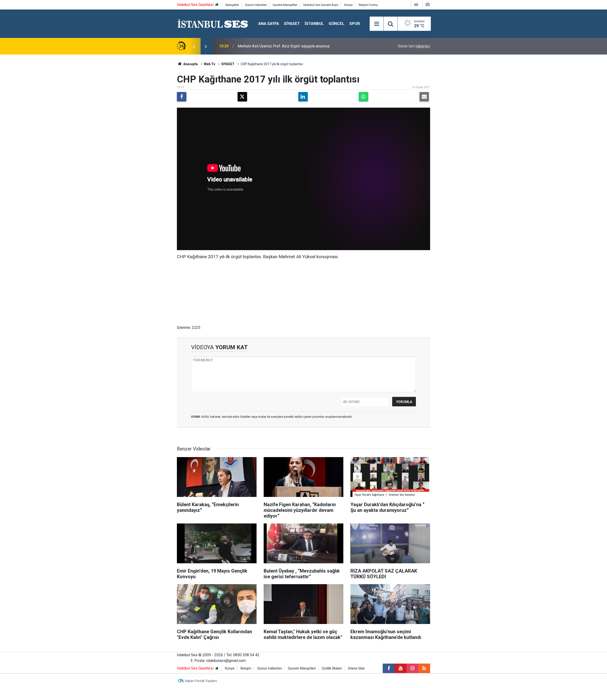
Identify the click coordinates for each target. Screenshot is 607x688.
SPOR (354, 23)
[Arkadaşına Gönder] (424, 96)
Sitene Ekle (356, 668)
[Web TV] (416, 4)
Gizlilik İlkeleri (332, 668)
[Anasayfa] (217, 5)
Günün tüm (414, 46)
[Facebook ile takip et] (389, 668)
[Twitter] (242, 96)
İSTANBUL (314, 23)
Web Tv (209, 64)
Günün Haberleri (256, 5)
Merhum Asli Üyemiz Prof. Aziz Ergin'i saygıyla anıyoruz (284, 46)
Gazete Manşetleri (285, 5)
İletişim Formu (368, 5)
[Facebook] (181, 96)
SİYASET (292, 23)
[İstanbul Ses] (213, 23)
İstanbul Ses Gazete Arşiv (320, 5)
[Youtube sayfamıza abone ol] (400, 668)
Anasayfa (190, 64)
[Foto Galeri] (427, 4)
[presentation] (194, 46)
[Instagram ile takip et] (412, 668)
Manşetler (232, 5)
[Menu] (376, 23)
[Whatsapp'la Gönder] (363, 96)
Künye (348, 5)
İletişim (245, 668)
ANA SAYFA (268, 23)
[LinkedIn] (303, 96)
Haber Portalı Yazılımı (201, 681)
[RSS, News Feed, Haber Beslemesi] (424, 668)
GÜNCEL (337, 23)
